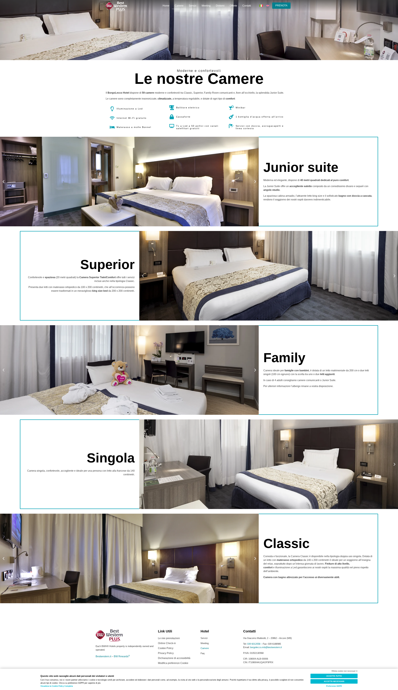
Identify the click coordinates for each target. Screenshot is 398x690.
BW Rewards (122, 656)
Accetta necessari (334, 681)
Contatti (246, 5)
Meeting (206, 5)
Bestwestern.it (103, 656)
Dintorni (220, 5)
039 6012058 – (255, 643)
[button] (3, 181)
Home (166, 5)
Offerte (233, 5)
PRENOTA (281, 5)
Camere (179, 5)
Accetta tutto (334, 676)
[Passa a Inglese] (267, 5)
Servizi (192, 5)
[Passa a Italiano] (261, 5)
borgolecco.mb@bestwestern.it (266, 647)
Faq (202, 653)
